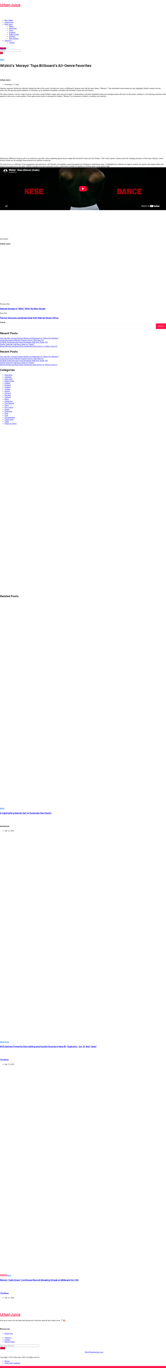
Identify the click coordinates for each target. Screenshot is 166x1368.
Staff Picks (8, 411)
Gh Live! (8, 393)
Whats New (9, 1333)
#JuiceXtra (13, 28)
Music (11, 26)
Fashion (7, 383)
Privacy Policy (10, 1342)
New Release (14, 38)
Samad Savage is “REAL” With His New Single (22, 308)
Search (2, 322)
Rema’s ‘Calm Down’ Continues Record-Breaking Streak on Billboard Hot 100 (39, 1280)
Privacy (7, 1361)
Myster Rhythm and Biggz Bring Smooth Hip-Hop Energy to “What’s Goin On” (29, 346)
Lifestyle (12, 36)
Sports (7, 409)
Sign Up (3, 48)
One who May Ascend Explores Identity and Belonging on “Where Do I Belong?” (29, 338)
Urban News (9, 22)
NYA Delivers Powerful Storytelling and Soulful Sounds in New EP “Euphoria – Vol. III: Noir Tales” (48, 1046)
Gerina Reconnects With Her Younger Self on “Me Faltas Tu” (22, 340)
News (11, 30)
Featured (12, 32)
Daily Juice (9, 24)
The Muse (4, 1059)
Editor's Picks (9, 381)
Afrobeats (8, 377)
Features (8, 387)
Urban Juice (10, 4)
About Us (8, 40)
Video (7, 421)
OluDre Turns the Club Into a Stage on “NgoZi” (17, 344)
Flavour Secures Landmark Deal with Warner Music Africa (29, 317)
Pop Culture (9, 20)
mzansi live (9, 401)
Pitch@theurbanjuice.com (94, 1352)
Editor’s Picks (14, 34)
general (7, 391)
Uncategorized (10, 417)
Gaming (7, 389)
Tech (6, 415)
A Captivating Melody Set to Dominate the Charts (25, 813)
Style (6, 413)
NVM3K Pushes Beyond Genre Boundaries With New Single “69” (24, 342)
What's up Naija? (11, 424)
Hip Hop (8, 395)
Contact (12, 42)
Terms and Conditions (12, 1363)
